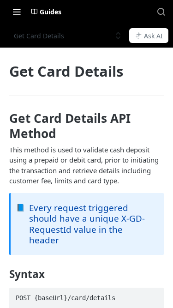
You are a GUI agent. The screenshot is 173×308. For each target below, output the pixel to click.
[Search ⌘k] (161, 11)
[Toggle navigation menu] (16, 11)
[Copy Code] (152, 295)
